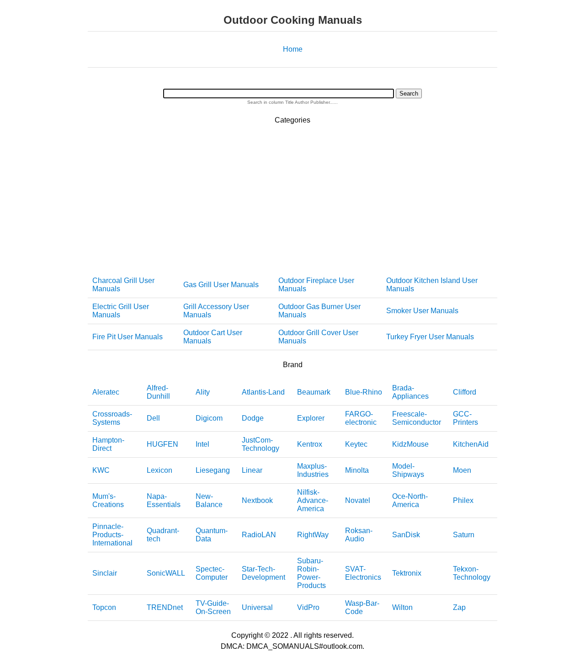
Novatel (357, 500)
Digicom (209, 418)
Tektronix (406, 573)
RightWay (313, 535)
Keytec (356, 444)
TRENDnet (165, 607)
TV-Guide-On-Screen (213, 607)
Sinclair (104, 573)
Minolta (357, 470)
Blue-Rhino (363, 392)
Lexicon (159, 470)
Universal (257, 607)
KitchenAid (471, 444)
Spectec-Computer (212, 573)
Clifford (464, 392)
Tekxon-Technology (471, 573)
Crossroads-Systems (112, 418)
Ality (203, 392)
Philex (463, 500)
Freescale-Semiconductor (416, 418)
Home (293, 49)
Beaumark (313, 392)
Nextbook (257, 500)
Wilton (402, 607)
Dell (153, 418)
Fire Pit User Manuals (127, 337)
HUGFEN (162, 444)
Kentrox (309, 444)
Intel (202, 444)
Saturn (463, 535)
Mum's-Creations (108, 500)
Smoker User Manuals (422, 311)
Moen (462, 470)
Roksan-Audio (358, 535)
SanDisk (406, 535)
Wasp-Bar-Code (362, 607)
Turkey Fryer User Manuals (430, 337)
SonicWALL (166, 573)
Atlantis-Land (263, 392)
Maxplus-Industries (313, 470)
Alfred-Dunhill (158, 392)
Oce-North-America (410, 500)
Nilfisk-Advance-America (312, 500)
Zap (459, 607)
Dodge (253, 418)
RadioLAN (259, 535)
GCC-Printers (465, 418)
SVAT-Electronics (363, 573)
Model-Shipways (408, 470)
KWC (101, 470)
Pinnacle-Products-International (112, 535)
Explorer (310, 418)
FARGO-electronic (361, 418)
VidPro (308, 607)
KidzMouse (410, 444)
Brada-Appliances (410, 392)
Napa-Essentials (164, 500)
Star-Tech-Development (263, 573)
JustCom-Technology (260, 444)
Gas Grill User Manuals (221, 285)
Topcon (104, 607)
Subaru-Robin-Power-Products (311, 573)
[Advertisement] (292, 199)
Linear (252, 470)
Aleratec (105, 392)
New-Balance (209, 500)
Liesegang (213, 470)
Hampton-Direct (108, 444)
